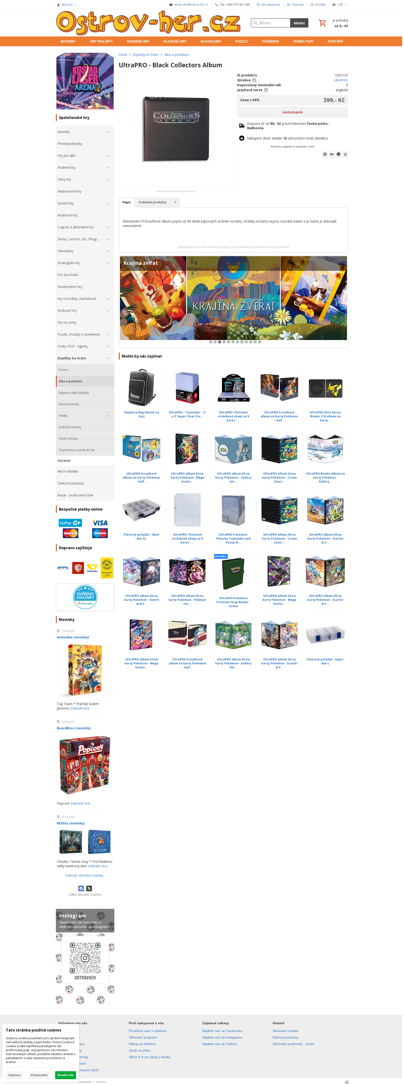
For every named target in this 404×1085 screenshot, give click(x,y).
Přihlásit (101, 1081)
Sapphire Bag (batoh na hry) (141, 414)
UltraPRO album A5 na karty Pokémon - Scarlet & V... (325, 538)
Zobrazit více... (81, 708)
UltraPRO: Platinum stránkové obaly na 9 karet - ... (233, 416)
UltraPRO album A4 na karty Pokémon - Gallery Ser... (233, 663)
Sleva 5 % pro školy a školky (150, 1057)
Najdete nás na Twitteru (219, 1044)
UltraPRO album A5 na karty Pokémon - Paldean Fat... (187, 600)
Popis (127, 202)
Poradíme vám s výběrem (148, 1031)
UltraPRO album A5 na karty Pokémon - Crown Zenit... (279, 538)
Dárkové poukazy (285, 1037)
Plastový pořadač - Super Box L (325, 661)
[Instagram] (85, 958)
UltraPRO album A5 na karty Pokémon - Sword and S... (141, 600)
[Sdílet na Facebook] (81, 888)
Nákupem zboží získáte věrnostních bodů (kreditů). (287, 138)
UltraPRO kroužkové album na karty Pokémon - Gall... (279, 416)
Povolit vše (66, 1075)
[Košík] (332, 23)
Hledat (299, 23)
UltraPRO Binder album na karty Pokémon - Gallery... (325, 477)
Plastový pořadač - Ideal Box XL (141, 537)
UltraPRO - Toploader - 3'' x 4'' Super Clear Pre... (187, 414)
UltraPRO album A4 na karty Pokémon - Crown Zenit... (279, 477)
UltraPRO (341, 80)
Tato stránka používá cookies (33, 1030)
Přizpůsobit (39, 1075)
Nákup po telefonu (142, 1044)
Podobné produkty (152, 202)
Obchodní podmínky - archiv (293, 1044)
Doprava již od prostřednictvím (288, 125)
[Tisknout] (338, 154)
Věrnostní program (143, 1037)
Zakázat (14, 1075)
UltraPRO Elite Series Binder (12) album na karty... (325, 416)
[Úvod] (149, 22)
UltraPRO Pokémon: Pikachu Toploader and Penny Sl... (233, 538)
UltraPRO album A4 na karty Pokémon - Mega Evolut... (187, 477)
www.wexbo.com (83, 1081)
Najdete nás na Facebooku (222, 1031)
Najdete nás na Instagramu (222, 1037)
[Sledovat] (332, 154)
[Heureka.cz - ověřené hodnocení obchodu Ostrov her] (85, 608)
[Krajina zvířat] (233, 301)
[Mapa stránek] (347, 1082)
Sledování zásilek (285, 1031)
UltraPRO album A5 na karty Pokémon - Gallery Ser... (233, 477)
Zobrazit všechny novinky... (85, 875)
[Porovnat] (325, 154)
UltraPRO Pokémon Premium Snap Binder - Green (233, 602)
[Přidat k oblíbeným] (345, 154)
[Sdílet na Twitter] (89, 888)
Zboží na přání (140, 1050)
